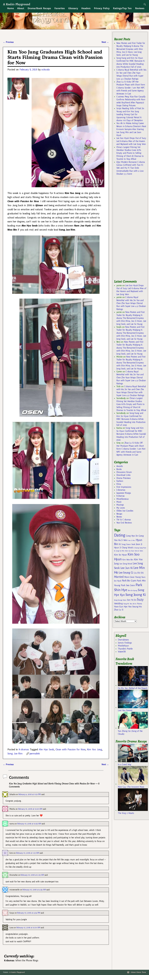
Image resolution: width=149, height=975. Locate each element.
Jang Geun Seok (128, 544)
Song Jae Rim (15, 753)
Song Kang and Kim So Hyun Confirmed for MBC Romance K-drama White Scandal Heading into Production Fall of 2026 (131, 419)
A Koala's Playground (16, 4)
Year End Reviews (124, 523)
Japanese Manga (123, 493)
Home (10, 8)
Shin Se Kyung (132, 590)
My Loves (120, 508)
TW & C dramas (123, 519)
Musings (120, 505)
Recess (119, 517)
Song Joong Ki (135, 595)
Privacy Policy (102, 8)
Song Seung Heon (120, 600)
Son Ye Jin (131, 600)
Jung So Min (120, 551)
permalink (35, 753)
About (20, 8)
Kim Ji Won (139, 551)
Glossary (73, 8)
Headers (86, 8)
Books (119, 469)
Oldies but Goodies (124, 511)
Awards (119, 466)
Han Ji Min (131, 540)
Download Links (123, 475)
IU (120, 544)
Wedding (118, 603)
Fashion (119, 481)
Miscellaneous (122, 499)
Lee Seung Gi (126, 572)
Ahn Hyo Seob (46, 749)
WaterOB (122, 651)
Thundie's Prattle (125, 649)
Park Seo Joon (128, 585)
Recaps (119, 514)
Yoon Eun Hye (120, 606)
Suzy (140, 599)
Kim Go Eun (129, 551)
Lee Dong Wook (125, 564)
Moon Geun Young (132, 577)
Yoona (139, 604)
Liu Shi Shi (138, 573)
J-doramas (120, 490)
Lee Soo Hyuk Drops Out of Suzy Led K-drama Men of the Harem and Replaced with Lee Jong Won (131, 141)
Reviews (139, 8)
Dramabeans (123, 640)
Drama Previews (123, 478)
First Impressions (123, 487)
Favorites (59, 8)
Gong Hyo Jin (132, 536)
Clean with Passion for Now (70, 749)
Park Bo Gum (129, 580)
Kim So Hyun (120, 554)
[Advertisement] (131, 228)
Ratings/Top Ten (122, 8)
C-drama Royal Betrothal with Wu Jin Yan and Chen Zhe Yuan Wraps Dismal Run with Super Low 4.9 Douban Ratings (131, 303)
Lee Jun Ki (126, 567)
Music (118, 502)
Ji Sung (136, 548)
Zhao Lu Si (118, 610)
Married (119, 576)
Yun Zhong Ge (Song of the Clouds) (130, 732)
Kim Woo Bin (127, 560)
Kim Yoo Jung (94, 749)
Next (105, 42)
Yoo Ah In (133, 604)
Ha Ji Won (122, 540)
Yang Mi (126, 604)
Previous (8, 42)
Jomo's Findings (125, 643)
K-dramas (24, 749)
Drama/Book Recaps (39, 8)
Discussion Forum (124, 472)
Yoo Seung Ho (135, 606)
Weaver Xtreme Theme (138, 972)
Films (118, 484)
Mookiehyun (123, 646)
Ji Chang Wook (126, 548)
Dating (119, 535)
